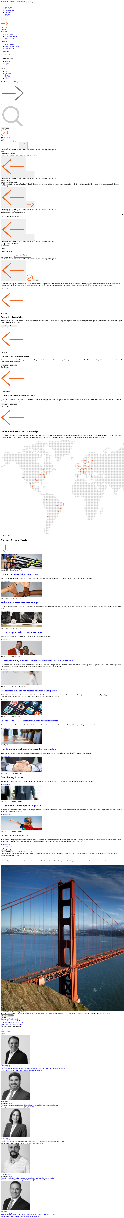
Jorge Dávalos (5, 1101)
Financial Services (14, 853)
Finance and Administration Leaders (54, 1068)
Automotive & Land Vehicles (10, 1143)
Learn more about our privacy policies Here (98, 285)
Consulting (12, 2)
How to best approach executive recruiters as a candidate (29, 749)
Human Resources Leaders (33, 1141)
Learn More (13, 326)
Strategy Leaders (29, 1105)
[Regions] (28, 2)
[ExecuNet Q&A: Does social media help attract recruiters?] (62, 708)
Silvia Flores (4, 1138)
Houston (3, 1019)
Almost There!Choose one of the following (9, 181)
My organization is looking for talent (14, 184)
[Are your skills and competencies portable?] (62, 793)
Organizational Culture (12, 46)
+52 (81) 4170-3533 (16, 1022)
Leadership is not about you (14, 835)
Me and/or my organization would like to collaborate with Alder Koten (76, 184)
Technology (4, 853)
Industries (8, 12)
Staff (6, 71)
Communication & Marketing (85, 853)
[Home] (26, 2)
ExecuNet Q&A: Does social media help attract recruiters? (30, 720)
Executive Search (10, 38)
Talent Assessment (10, 48)
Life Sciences (60, 853)
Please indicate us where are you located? (13, 212)
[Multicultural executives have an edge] (62, 589)
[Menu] (32, 2)
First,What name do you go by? (9, 140)
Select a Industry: (6, 852)
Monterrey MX (5, 1022)
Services (3, 29)
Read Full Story (5, 581)
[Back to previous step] (13, 167)
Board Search (9, 34)
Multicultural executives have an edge (19, 602)
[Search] (30, 2)
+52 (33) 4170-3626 (17, 1024)
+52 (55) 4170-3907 (15, 1021)
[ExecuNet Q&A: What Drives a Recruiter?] (62, 619)
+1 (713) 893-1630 (12, 1019)
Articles (7, 65)
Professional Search (11, 36)
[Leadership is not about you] (62, 823)
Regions (7, 14)
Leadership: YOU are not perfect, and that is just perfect (29, 690)
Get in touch (5, 326)
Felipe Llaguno (5, 1065)
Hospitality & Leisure (12, 855)
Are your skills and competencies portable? (22, 805)
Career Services (20, 2)
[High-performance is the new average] (62, 561)
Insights (7, 63)
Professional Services (38, 1143)
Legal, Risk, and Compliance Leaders (46, 1105)
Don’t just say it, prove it (13, 777)
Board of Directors (6, 1214)
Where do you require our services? (11, 216)
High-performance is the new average (19, 574)
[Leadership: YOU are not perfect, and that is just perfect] (62, 678)
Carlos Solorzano (6, 1174)
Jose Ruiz (4, 1211)
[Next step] (23, 145)
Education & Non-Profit (47, 853)
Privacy (7, 78)
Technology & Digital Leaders (10, 1178)
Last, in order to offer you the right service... (14, 211)
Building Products (100, 853)
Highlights (8, 61)
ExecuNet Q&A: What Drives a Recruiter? (22, 632)
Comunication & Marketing (42, 1180)
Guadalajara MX (6, 1024)
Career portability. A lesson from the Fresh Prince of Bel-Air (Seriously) (37, 660)
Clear (3, 1033)
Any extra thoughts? (7, 257)
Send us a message (7, 1015)
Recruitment (4, 2)
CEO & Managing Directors (9, 1068)
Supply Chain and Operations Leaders (31, 1068)
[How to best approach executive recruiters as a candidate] (62, 736)
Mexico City (4, 1021)
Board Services (9, 45)
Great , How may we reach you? (8, 152)
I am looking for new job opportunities (40, 184)
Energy (3, 1070)
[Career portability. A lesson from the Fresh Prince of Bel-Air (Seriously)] (62, 648)
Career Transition (10, 55)
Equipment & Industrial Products (30, 853)
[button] (4, 26)
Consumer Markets (70, 853)
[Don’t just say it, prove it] (62, 764)
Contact (7, 16)
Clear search (5, 128)
